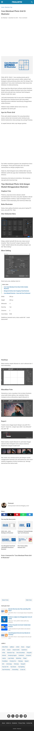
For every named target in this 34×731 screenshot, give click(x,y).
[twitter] (11, 514)
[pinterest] (17, 514)
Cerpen (9, 649)
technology (9, 664)
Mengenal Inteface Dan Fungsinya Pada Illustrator (16, 291)
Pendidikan (5, 661)
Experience (24, 649)
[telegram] (29, 514)
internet (4, 655)
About (3, 723)
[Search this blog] (32, 2)
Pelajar (25, 658)
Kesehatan (21, 655)
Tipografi (23, 664)
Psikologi (20, 661)
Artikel (17, 647)
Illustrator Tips (10, 652)
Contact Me (29, 723)
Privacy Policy (21, 723)
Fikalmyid (17, 2)
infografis (29, 652)
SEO (3, 664)
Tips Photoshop (6, 669)
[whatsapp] (23, 514)
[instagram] (21, 716)
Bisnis (22, 647)
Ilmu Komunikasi (21, 652)
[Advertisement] (17, 38)
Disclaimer (14, 723)
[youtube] (17, 716)
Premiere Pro (13, 661)
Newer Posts (5, 600)
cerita (3, 649)
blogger (28, 647)
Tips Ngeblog (21, 666)
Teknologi (16, 664)
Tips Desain (13, 666)
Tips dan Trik (5, 666)
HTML (3, 652)
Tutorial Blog (15, 669)
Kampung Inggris (12, 655)
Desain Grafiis (16, 649)
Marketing (18, 658)
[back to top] (30, 727)
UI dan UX (22, 669)
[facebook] (4, 514)
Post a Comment (23, 17)
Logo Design (11, 658)
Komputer (28, 655)
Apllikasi (12, 647)
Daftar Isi (8, 723)
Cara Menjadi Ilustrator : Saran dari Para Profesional (17, 293)
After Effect (5, 647)
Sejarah (26, 661)
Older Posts (29, 600)
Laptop (4, 658)
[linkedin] (25, 716)
